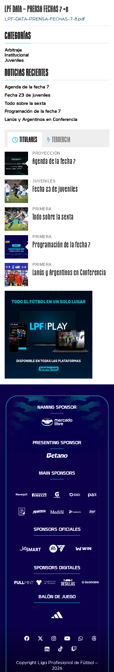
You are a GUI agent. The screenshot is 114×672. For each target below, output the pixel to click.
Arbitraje (13, 50)
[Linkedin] (47, 649)
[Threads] (94, 638)
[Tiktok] (60, 649)
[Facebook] (27, 638)
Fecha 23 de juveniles (27, 95)
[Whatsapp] (80, 638)
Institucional (17, 55)
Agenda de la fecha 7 (27, 87)
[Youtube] (67, 638)
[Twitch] (74, 649)
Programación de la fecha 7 (33, 111)
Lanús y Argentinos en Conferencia (41, 119)
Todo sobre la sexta (25, 103)
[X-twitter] (40, 638)
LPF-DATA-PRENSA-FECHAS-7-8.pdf (45, 19)
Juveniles (14, 60)
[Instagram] (54, 638)
